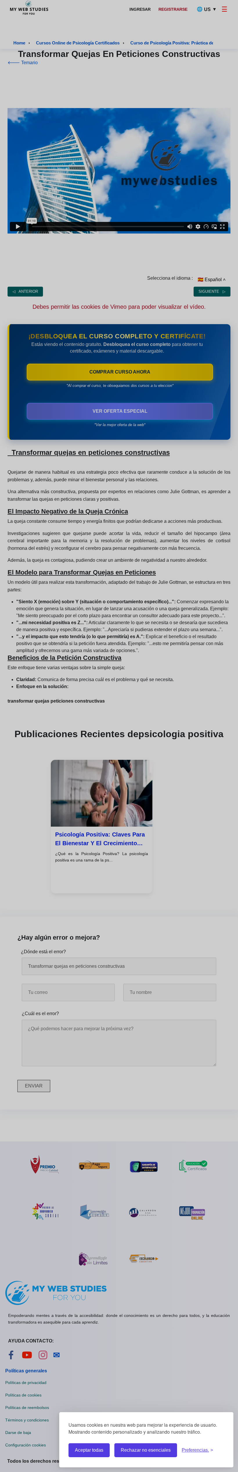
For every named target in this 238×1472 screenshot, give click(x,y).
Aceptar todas (89, 1450)
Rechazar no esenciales (146, 1450)
